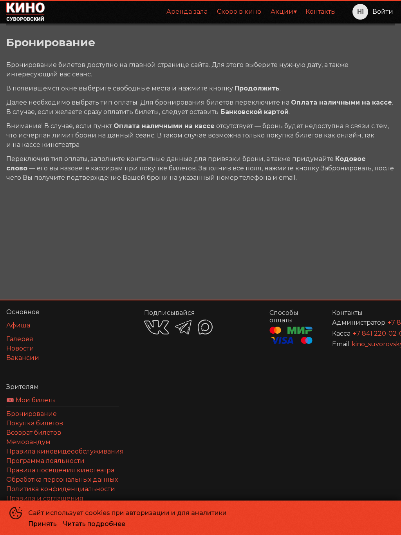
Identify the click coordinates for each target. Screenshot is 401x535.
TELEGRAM (183, 327)
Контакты (320, 11)
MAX (205, 327)
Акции (282, 11)
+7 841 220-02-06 (364, 333)
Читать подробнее (94, 524)
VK (156, 327)
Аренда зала (187, 11)
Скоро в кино (239, 11)
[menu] (196, 12)
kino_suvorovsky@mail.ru (364, 344)
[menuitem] (187, 12)
